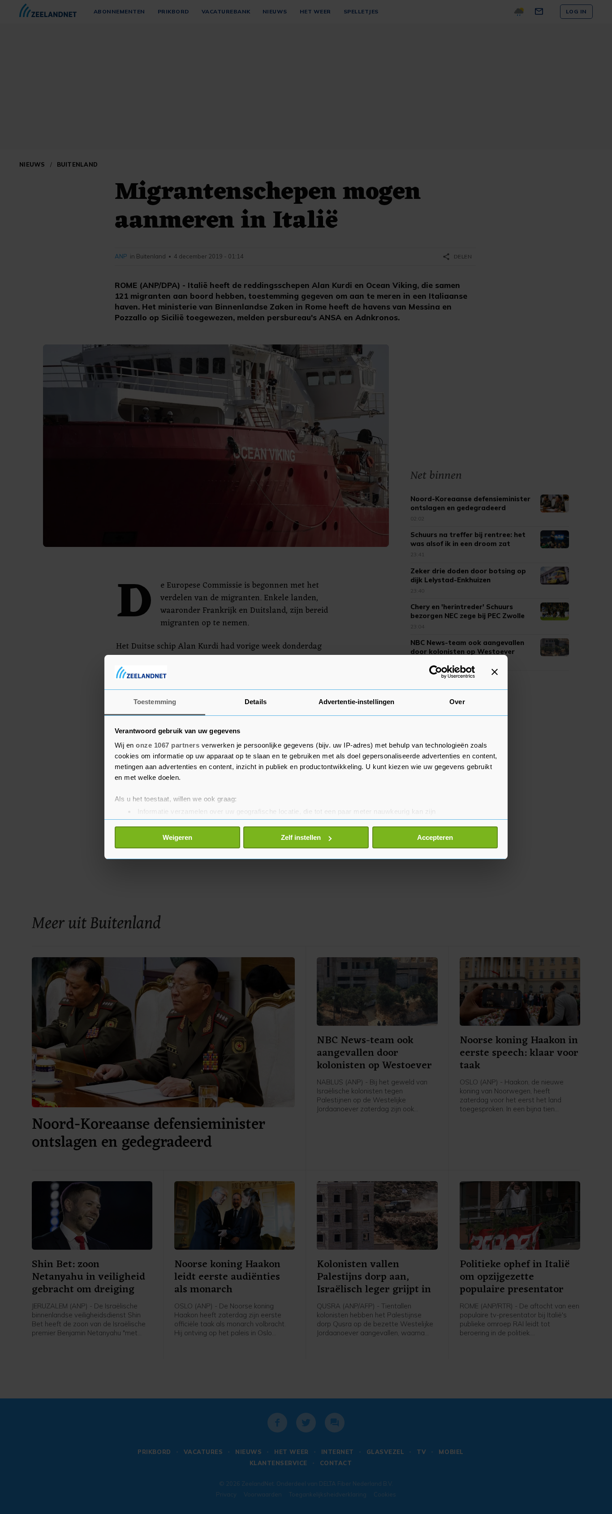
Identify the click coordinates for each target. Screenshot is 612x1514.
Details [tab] (256, 701)
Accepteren (435, 837)
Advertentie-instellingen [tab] (356, 701)
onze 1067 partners (167, 745)
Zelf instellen (301, 837)
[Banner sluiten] (494, 672)
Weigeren (177, 837)
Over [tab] (457, 701)
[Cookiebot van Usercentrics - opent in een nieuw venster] (436, 672)
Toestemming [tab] (155, 701)
